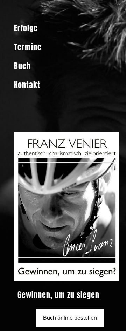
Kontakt (27, 85)
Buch (22, 66)
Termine (28, 47)
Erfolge (26, 28)
